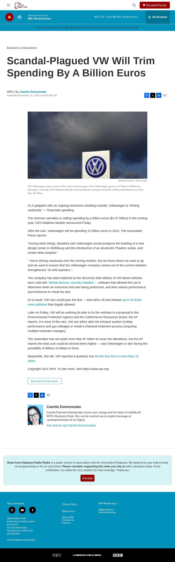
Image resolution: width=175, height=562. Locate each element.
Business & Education (22, 48)
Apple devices (105, 509)
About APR (68, 517)
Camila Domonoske (33, 91)
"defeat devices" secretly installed (70, 282)
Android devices (107, 512)
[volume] (20, 17)
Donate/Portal (156, 5)
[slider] (25, 17)
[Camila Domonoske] (35, 415)
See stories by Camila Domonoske (71, 425)
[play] (9, 17)
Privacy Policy (69, 504)
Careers (66, 523)
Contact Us (68, 520)
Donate (87, 478)
